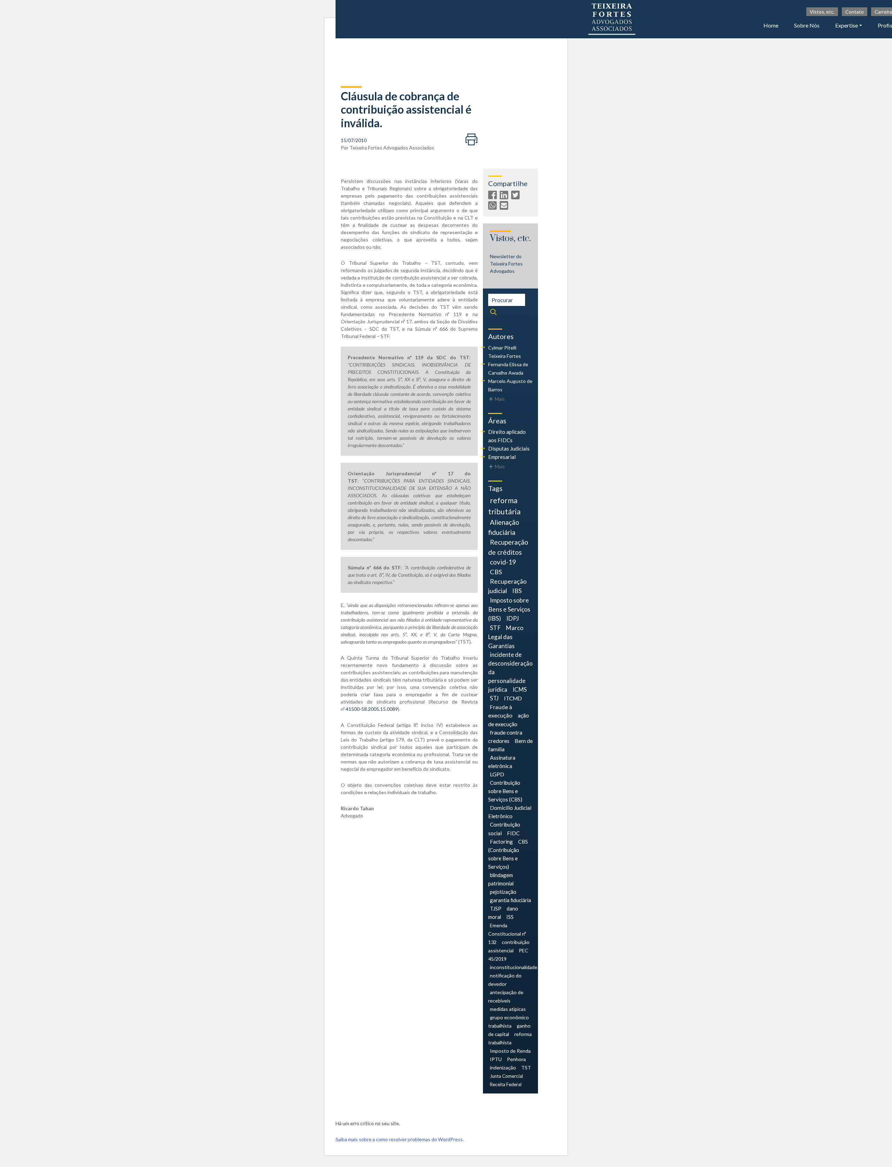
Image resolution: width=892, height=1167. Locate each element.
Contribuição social (504, 828)
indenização (503, 1067)
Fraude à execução (500, 711)
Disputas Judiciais (509, 448)
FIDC (513, 833)
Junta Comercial (506, 1076)
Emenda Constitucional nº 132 (507, 933)
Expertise (846, 25)
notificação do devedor (505, 980)
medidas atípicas (508, 1009)
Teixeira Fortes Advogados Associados (391, 148)
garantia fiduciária (510, 900)
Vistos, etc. (822, 12)
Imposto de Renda (510, 1051)
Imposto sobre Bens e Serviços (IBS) (509, 609)
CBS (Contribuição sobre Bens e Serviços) (508, 854)
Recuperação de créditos (508, 547)
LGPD (497, 774)
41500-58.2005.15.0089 (372, 709)
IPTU (496, 1059)
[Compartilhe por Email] (505, 207)
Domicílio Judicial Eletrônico (509, 812)
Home (770, 25)
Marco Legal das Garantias (505, 637)
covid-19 (503, 562)
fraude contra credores (505, 736)
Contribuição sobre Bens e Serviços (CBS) (505, 791)
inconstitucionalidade (513, 967)
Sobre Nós (807, 25)
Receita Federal (506, 1084)
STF (495, 627)
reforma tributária (504, 506)
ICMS (520, 689)
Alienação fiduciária (503, 527)
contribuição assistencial (509, 946)
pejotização (503, 892)
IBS (517, 590)
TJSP (495, 908)
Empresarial (502, 457)
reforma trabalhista (510, 1038)
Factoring (501, 841)
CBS (496, 572)
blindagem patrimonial (501, 879)
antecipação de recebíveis (505, 996)
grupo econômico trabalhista (508, 1021)
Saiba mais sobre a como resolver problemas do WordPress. (400, 1139)
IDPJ (512, 618)
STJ (494, 698)
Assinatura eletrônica (501, 761)
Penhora (516, 1059)
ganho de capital (509, 1030)
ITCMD (513, 698)
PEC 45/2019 (508, 954)
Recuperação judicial (507, 585)
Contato (854, 12)
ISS (510, 917)
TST (526, 1067)
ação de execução (508, 719)
